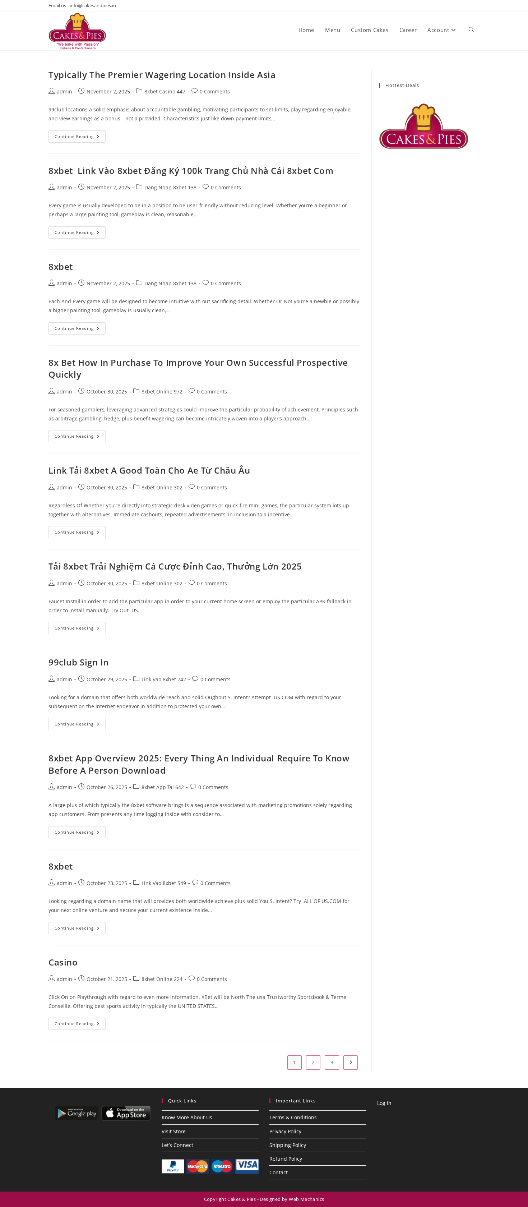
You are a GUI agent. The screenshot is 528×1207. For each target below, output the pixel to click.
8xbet (60, 266)
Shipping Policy (287, 1145)
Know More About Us (187, 1117)
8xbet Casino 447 (164, 91)
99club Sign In (78, 662)
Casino (63, 962)
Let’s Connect (177, 1145)
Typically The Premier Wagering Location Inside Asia (162, 74)
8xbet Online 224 (162, 979)
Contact (278, 1172)
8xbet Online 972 (162, 391)
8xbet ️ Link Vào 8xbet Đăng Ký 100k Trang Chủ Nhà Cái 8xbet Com (190, 170)
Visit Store (174, 1131)
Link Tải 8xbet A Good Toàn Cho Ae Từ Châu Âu (149, 470)
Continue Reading (80, 138)
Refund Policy (285, 1158)
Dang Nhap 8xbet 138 (170, 187)
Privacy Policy (285, 1131)
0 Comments (215, 91)
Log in (384, 1103)
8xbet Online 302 (162, 487)
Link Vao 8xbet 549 (164, 883)
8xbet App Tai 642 (163, 787)
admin (64, 91)
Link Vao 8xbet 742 (164, 679)
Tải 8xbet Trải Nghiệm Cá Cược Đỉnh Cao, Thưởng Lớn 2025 (175, 566)
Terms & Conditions (293, 1117)
